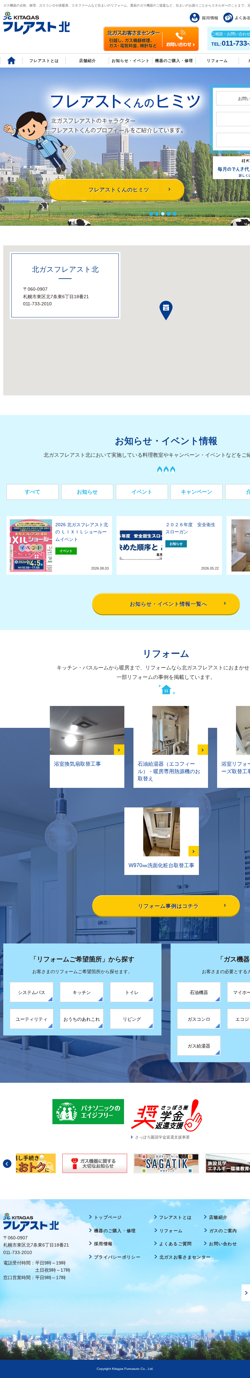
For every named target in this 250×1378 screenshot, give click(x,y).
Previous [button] (7, 1163)
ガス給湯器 (199, 1046)
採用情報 (103, 1243)
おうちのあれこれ (81, 1019)
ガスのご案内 (223, 1230)
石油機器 (199, 992)
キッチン (82, 992)
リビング (132, 1019)
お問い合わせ (223, 1243)
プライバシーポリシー (117, 1257)
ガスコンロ (199, 1019)
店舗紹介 (87, 60)
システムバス (31, 992)
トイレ (132, 992)
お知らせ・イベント (131, 60)
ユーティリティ (32, 1019)
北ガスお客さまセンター (185, 1257)
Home (11, 61)
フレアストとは (44, 60)
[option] (88, 1112)
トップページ (108, 1217)
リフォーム (217, 60)
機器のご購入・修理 (174, 60)
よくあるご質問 (175, 1243)
